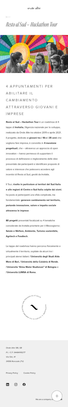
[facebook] (24, 384)
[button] (57, 396)
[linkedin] (7, 384)
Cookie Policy (29, 372)
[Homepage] (34, 8)
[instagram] (15, 384)
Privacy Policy (12, 372)
